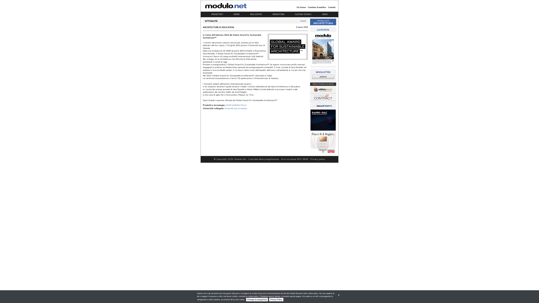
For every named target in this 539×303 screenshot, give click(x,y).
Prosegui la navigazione (257, 300)
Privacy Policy (276, 300)
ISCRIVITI (323, 77)
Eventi (303, 21)
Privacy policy (317, 159)
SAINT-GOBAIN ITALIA (236, 105)
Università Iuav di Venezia (236, 108)
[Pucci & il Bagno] (323, 142)
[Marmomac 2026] (323, 120)
